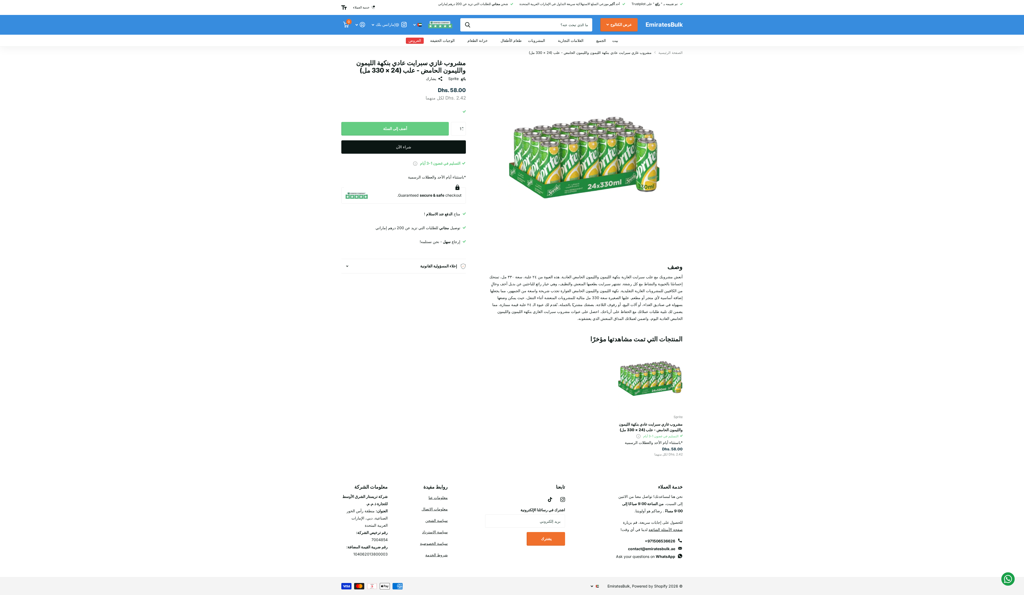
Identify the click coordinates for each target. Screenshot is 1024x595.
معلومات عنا (438, 497)
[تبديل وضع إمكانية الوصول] (344, 7)
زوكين (467, 24)
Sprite (453, 78)
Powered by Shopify (649, 586)
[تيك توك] (550, 499)
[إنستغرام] (562, 499)
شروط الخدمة (436, 555)
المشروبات (536, 40)
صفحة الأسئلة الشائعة (666, 529)
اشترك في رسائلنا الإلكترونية (543, 509)
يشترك (546, 538)
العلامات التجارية (570, 40)
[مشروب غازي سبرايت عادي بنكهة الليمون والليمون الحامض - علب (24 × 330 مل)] (650, 378)
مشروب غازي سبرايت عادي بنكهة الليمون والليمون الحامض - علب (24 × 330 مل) (651, 427)
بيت (615, 40)
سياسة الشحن (436, 520)
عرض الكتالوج (621, 24)
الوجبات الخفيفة (442, 40)
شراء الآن (403, 147)
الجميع (601, 40)
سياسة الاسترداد (435, 532)
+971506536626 (660, 541)
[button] (464, 124)
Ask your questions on (645, 556)
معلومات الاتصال (435, 509)
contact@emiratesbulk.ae (651, 548)
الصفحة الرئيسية (670, 52)
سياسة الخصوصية (434, 543)
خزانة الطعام (477, 40)
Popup (415, 163)
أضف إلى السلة (395, 128)
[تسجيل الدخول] (360, 25)
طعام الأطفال (511, 40)
